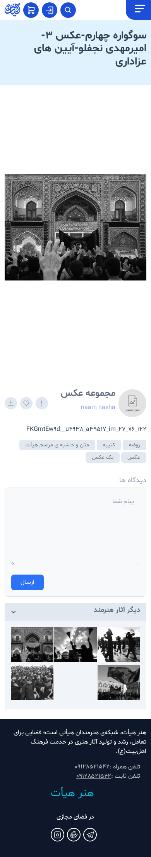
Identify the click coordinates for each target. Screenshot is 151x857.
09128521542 (92, 767)
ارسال (27, 582)
